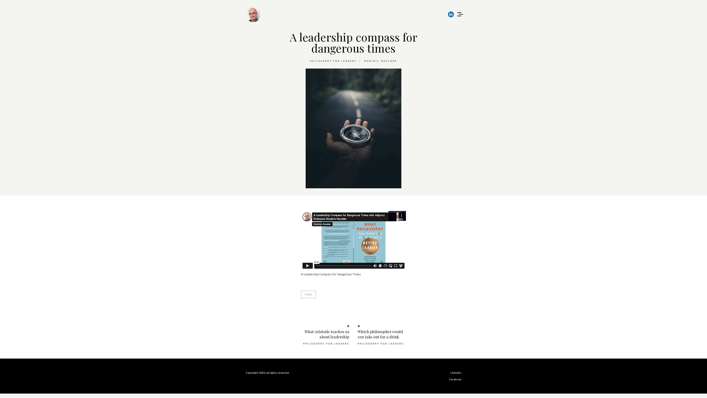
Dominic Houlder (380, 61)
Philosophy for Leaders (333, 61)
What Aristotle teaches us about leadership (327, 334)
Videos (308, 294)
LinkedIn (456, 372)
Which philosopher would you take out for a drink (380, 334)
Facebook (455, 379)
